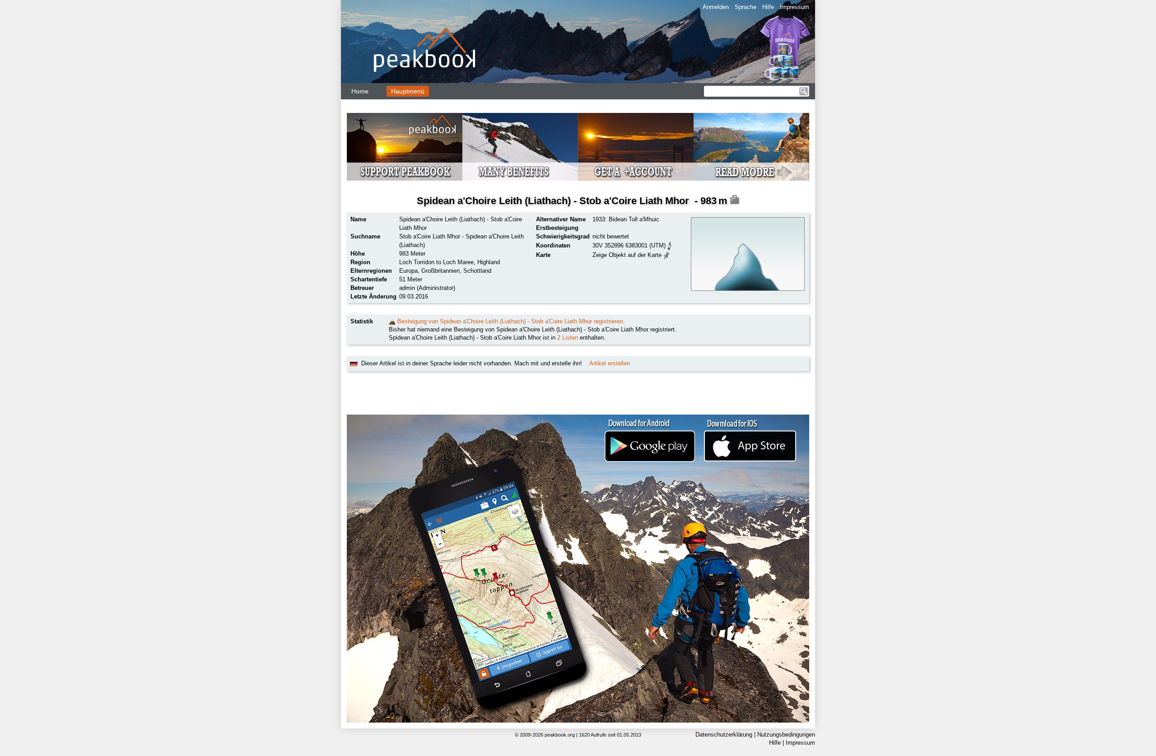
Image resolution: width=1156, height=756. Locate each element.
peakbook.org (560, 734)
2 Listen (567, 337)
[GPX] (669, 245)
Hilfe (768, 7)
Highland (488, 262)
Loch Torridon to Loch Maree (436, 262)
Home (359, 91)
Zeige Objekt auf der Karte (627, 255)
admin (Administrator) (427, 288)
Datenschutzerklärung (723, 734)
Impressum (794, 7)
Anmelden (716, 7)
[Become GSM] (578, 147)
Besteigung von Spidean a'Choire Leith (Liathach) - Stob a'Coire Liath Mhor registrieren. (511, 321)
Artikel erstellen (609, 363)
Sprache (745, 7)
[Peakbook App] (578, 569)
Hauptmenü (407, 91)
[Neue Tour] (392, 321)
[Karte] (666, 254)
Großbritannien (440, 270)
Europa (408, 270)
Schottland (477, 270)
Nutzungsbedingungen (786, 734)
